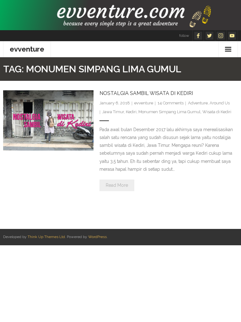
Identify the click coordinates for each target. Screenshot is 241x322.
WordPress (97, 237)
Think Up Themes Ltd (46, 237)
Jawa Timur (113, 111)
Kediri (131, 111)
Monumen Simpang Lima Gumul (169, 111)
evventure (143, 103)
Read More (117, 185)
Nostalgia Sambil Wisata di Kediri (146, 93)
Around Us (220, 103)
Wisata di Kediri (216, 111)
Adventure (198, 103)
